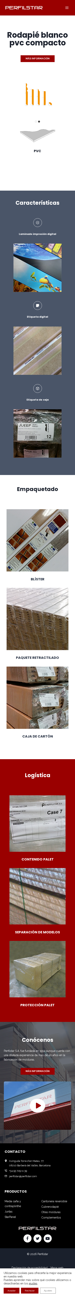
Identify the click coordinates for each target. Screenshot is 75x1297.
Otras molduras (51, 1212)
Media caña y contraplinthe (13, 1204)
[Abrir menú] (66, 8)
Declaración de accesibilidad (30, 1267)
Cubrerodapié (50, 1206)
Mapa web (57, 1267)
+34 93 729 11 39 (18, 1170)
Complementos (51, 1217)
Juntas (8, 1211)
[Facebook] (27, 1238)
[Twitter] (37, 1238)
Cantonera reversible (54, 1201)
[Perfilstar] (24, 7)
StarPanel (10, 1217)
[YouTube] (48, 1238)
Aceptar (12, 1290)
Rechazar (30, 1290)
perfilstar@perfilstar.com (23, 1176)
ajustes (33, 1283)
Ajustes (48, 1290)
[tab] (36, 122)
